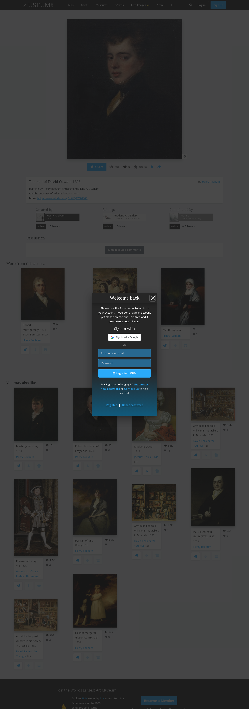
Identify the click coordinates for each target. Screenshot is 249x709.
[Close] (152, 298)
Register (111, 405)
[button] (124, 337)
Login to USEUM (125, 373)
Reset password (132, 405)
